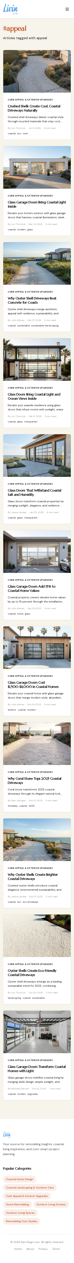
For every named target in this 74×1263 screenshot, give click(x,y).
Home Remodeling (17, 1204)
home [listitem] (20, 613)
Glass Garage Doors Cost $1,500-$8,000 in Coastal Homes (33, 684)
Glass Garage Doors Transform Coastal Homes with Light (37, 1068)
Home (18, 1249)
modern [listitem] (21, 229)
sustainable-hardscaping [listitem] (45, 325)
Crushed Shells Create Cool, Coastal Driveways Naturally (34, 108)
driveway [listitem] (13, 805)
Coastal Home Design (19, 1179)
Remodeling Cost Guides (21, 1221)
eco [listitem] (19, 133)
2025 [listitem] (32, 805)
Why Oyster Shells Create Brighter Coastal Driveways (33, 876)
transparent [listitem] (30, 421)
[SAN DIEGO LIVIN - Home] (10, 9)
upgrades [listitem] (32, 1094)
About (30, 1249)
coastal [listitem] (12, 133)
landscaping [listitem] (14, 997)
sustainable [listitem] (23, 325)
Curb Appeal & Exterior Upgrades (30, 99)
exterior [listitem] (12, 709)
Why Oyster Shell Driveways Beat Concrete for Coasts (32, 300)
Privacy (43, 1249)
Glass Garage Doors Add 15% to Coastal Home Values (31, 588)
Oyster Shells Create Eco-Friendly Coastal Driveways (32, 972)
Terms (56, 1249)
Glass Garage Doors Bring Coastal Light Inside (37, 204)
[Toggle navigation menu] (67, 9)
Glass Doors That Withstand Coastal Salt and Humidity (34, 492)
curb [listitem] (25, 133)
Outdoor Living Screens (51, 1204)
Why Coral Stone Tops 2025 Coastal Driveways (34, 780)
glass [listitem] (30, 229)
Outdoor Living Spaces (20, 1212)
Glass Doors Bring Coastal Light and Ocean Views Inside (34, 396)
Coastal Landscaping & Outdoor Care (30, 1187)
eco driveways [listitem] (30, 901)
